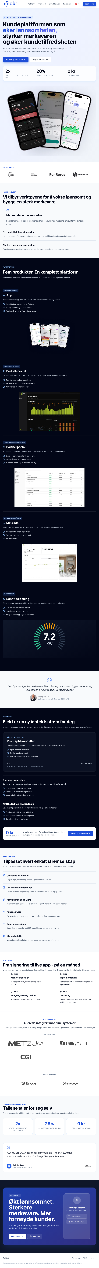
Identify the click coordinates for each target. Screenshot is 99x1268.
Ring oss (36, 1236)
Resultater (67, 4)
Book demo (89, 4)
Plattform (31, 4)
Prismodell (42, 4)
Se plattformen (39, 59)
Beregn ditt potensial (79, 833)
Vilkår (85, 1258)
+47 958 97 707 (77, 1222)
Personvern (76, 1258)
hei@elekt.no (76, 1216)
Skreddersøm (54, 4)
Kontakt (93, 1258)
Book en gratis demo (14, 59)
